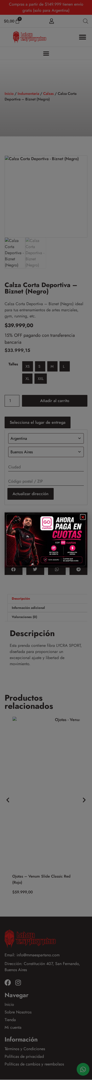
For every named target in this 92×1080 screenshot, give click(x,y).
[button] (83, 517)
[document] (46, 540)
